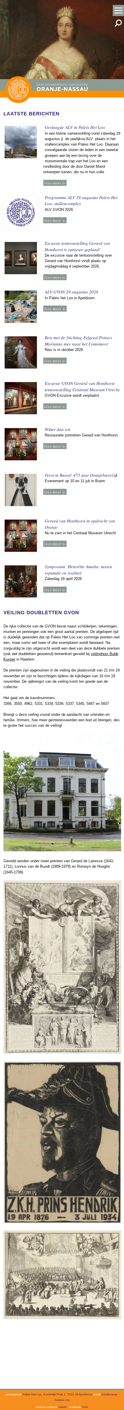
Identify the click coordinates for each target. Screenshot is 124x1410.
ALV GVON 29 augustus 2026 (71, 292)
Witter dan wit (57, 429)
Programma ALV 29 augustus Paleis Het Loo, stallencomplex (81, 200)
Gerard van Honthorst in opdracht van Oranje (80, 524)
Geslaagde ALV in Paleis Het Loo (75, 127)
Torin (85, 1407)
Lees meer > (54, 182)
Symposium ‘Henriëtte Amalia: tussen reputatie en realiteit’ (78, 570)
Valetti (62, 1407)
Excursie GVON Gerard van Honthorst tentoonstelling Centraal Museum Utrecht (82, 386)
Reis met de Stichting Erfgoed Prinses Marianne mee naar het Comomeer (78, 341)
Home (18, 89)
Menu (118, 10)
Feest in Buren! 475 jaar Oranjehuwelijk (81, 475)
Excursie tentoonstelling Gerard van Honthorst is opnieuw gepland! (77, 246)
